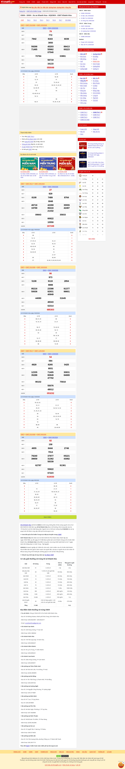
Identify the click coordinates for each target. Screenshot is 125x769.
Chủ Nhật (68, 20)
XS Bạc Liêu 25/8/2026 (87, 16)
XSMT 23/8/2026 (42, 25)
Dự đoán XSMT (43, 171)
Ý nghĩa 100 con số (84, 171)
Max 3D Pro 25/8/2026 (87, 44)
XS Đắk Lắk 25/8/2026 (87, 28)
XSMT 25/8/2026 (85, 26)
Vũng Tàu (68, 7)
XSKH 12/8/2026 (53, 354)
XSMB (28, 2)
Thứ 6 (54, 20)
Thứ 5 (47, 20)
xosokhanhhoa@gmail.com (33, 623)
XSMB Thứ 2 (83, 112)
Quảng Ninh (61, 7)
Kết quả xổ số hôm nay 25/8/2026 (88, 7)
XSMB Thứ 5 (96, 115)
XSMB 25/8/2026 (85, 36)
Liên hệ (78, 765)
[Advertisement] (48, 118)
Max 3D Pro (72, 2)
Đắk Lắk (45, 7)
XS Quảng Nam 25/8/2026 (88, 31)
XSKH (44, 28)
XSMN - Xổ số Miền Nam (86, 74)
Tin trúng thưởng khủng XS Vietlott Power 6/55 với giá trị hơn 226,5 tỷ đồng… (96, 145)
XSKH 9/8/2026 (53, 437)
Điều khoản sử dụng (69, 765)
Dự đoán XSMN (25, 171)
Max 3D (64, 2)
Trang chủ (22, 2)
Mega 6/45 (53, 2)
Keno (59, 2)
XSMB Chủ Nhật (84, 119)
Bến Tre (40, 7)
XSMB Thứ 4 (83, 115)
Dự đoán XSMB (62, 171)
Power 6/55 (45, 2)
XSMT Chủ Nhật (30, 25)
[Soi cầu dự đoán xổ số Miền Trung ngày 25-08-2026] (48, 163)
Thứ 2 (28, 20)
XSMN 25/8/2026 (85, 13)
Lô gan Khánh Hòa (27, 147)
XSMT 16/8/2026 (42, 267)
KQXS (27, 746)
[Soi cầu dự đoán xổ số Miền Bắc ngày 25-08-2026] (66, 163)
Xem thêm (47, 517)
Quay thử (91, 2)
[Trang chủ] (8, 2)
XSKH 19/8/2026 (53, 187)
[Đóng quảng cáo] (123, 762)
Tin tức (105, 2)
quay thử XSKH (29, 141)
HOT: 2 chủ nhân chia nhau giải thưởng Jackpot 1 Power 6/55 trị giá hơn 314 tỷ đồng (96, 164)
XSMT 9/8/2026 (41, 434)
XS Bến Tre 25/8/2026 (87, 18)
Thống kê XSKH (26, 144)
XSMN (33, 2)
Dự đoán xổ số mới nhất (28, 154)
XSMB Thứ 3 (97, 112)
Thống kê (98, 2)
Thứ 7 (60, 20)
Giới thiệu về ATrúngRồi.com (53, 765)
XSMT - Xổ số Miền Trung (86, 50)
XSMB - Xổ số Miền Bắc (85, 108)
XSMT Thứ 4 (29, 183)
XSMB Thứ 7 (96, 117)
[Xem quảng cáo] (121, 765)
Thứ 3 (35, 20)
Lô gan (109, 752)
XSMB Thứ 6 (83, 117)
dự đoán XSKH (32, 139)
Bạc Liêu (34, 7)
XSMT (38, 2)
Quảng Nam (52, 7)
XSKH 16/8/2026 (53, 270)
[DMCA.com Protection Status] (62, 756)
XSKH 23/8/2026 (53, 28)
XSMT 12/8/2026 (40, 351)
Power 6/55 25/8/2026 (87, 42)
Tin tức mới (82, 139)
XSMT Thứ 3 (30, 136)
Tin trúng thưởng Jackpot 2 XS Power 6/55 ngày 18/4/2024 (96, 155)
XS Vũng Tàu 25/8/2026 (87, 20)
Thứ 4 (41, 20)
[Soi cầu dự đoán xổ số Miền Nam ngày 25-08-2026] (29, 163)
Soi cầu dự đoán (82, 2)
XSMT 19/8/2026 (40, 183)
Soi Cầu (84, 752)
